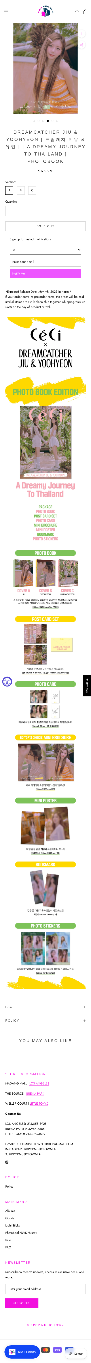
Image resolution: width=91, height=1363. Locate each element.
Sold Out (45, 226)
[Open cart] (85, 12)
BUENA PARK (35, 1093)
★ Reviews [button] (87, 685)
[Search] (77, 11)
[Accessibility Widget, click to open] (7, 681)
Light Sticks (12, 1225)
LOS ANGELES (39, 1083)
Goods (9, 1218)
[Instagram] (6, 1161)
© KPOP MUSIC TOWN (45, 1325)
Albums (10, 1211)
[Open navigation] (6, 11)
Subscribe (22, 1303)
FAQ (9, 1007)
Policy (12, 1020)
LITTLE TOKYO (39, 1103)
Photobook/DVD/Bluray (21, 1232)
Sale (8, 1240)
